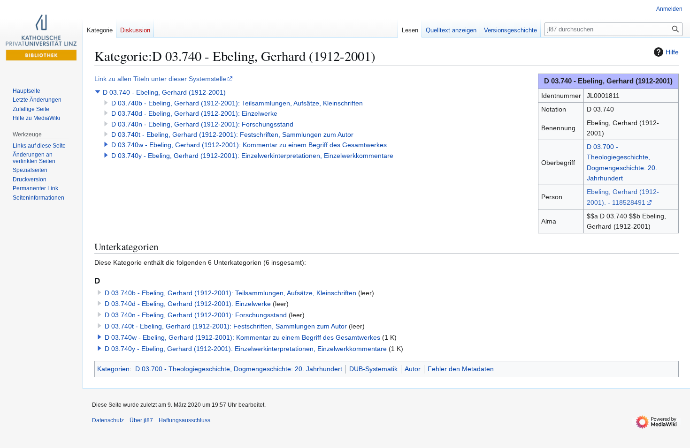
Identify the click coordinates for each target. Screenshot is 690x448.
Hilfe (672, 52)
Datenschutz (108, 420)
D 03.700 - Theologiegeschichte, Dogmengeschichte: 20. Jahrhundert (238, 369)
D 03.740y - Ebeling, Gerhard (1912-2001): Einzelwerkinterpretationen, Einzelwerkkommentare (252, 155)
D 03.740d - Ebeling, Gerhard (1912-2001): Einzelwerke (194, 113)
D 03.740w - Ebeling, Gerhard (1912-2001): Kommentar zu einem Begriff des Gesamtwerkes (249, 145)
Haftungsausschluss (184, 420)
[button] (97, 92)
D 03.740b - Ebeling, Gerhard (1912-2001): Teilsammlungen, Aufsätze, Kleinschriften (237, 103)
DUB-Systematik (373, 369)
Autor (413, 369)
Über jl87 (141, 420)
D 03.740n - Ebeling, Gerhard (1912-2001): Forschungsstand (202, 124)
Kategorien (113, 369)
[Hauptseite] (41, 37)
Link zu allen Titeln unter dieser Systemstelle (160, 78)
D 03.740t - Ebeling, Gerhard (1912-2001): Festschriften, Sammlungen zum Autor (232, 134)
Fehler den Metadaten (461, 369)
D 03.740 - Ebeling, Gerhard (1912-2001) (164, 92)
